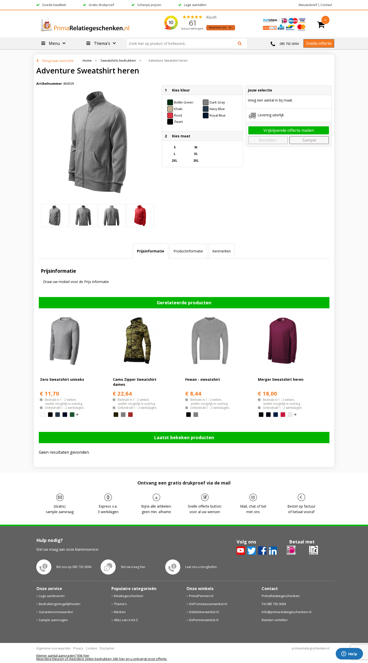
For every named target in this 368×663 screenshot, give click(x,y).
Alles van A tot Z (126, 620)
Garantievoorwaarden (56, 612)
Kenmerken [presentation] (221, 251)
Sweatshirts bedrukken (118, 60)
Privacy (78, 648)
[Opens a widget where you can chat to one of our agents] (349, 654)
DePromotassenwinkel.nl (208, 604)
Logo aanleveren (52, 596)
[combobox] (181, 43)
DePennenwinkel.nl (204, 620)
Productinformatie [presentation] (188, 251)
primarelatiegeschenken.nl (310, 648)
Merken (120, 612)
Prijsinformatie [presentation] (150, 251)
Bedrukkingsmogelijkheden (59, 604)
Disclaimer (107, 648)
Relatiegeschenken (128, 596)
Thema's (120, 604)
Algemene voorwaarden (53, 648)
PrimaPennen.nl (201, 596)
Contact (326, 5)
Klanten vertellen (275, 620)
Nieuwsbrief (308, 5)
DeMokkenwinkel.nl (204, 612)
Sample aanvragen (53, 620)
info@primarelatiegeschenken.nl (286, 612)
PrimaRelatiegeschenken (281, 596)
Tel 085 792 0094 (274, 604)
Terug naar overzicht (57, 60)
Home (87, 60)
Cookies (91, 648)
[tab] (150, 251)
